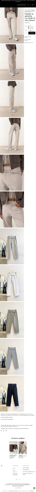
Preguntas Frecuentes (15, 474)
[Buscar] (28, 5)
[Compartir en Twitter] (3, 430)
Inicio (26, 9)
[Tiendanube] (18, 487)
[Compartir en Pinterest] (6, 430)
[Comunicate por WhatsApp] (34, 488)
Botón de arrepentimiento (18, 485)
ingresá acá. (27, 484)
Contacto (15, 471)
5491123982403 (26, 467)
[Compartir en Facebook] (1, 430)
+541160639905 (26, 469)
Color (26, 26)
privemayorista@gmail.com (29, 471)
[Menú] (34, 4)
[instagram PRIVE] (2, 465)
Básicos (28, 10)
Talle (26, 30)
